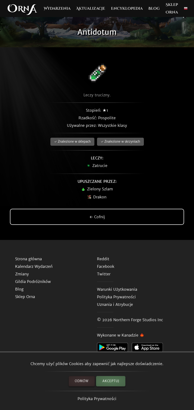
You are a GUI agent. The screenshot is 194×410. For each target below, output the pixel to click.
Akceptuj (110, 381)
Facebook (105, 266)
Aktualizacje (90, 8)
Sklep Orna (172, 8)
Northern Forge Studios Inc (138, 319)
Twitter (103, 274)
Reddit (103, 258)
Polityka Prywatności (97, 398)
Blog (154, 8)
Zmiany (22, 274)
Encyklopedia (127, 8)
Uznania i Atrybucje (115, 304)
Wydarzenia (57, 8)
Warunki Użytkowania (117, 289)
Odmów (81, 381)
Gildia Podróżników (33, 281)
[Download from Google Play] (114, 348)
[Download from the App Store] (149, 348)
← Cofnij (97, 216)
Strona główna (28, 258)
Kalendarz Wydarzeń (34, 266)
